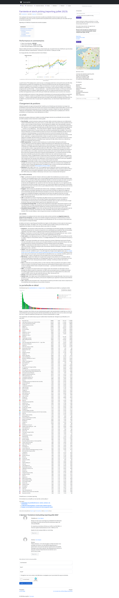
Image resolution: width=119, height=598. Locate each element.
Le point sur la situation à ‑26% (82, 76)
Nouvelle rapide (79, 91)
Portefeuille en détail (80, 37)
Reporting (34, 14)
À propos (78, 38)
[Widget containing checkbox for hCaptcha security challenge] (28, 579)
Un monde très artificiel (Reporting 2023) (84, 79)
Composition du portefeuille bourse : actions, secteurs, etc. (35, 503)
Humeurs (78, 89)
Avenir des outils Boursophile (82, 75)
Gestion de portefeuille (81, 88)
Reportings (78, 36)
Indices (48, 5)
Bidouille (78, 85)
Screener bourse (30, 5)
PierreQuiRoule (24, 14)
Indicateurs (55, 5)
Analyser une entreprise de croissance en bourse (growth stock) (37, 507)
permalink (46, 510)
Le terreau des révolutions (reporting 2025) (85, 74)
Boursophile (26, 2)
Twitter (79, 41)
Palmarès (62, 5)
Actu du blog (78, 84)
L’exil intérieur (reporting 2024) (82, 77)
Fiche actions (79, 87)
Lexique (69, 5)
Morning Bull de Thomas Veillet (42, 165)
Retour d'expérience (80, 94)
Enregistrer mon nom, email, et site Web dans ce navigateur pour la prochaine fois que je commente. (44, 575)
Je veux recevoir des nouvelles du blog (85, 15)
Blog (23, 5)
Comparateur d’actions (40, 5)
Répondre (35, 533)
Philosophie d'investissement (82, 92)
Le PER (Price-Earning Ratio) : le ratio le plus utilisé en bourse (36, 505)
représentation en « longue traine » (37, 288)
